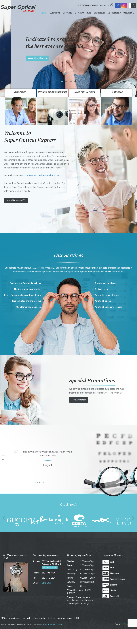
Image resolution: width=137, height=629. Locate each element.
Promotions (114, 13)
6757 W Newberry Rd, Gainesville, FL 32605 (41, 175)
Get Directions (49, 567)
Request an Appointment (52, 92)
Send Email (46, 583)
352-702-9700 (49, 572)
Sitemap (60, 624)
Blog (88, 13)
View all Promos (79, 399)
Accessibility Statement (48, 624)
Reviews (79, 13)
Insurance (99, 13)
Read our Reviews (84, 92)
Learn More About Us (27, 58)
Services (68, 13)
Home (44, 13)
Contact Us (129, 13)
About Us (55, 13)
